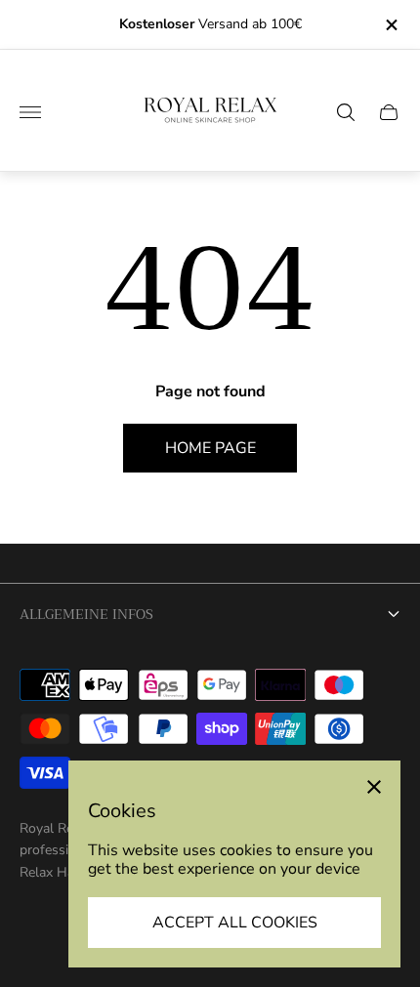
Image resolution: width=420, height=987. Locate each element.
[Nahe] (374, 786)
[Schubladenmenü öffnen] (30, 112)
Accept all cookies (234, 922)
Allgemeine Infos (86, 614)
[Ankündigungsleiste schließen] (390, 25)
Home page (210, 448)
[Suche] (345, 112)
